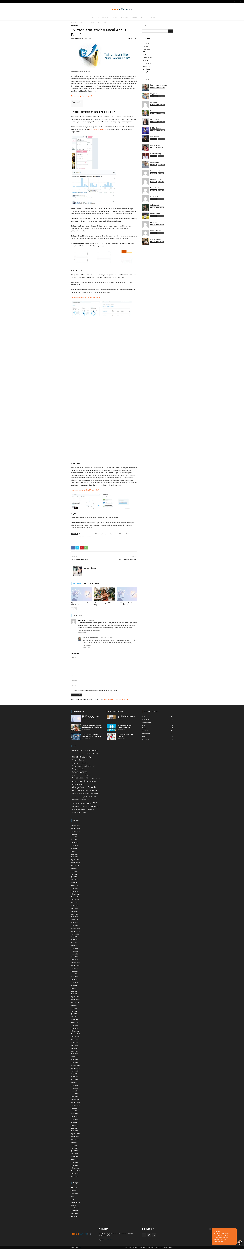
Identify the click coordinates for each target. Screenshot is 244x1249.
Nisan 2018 (74, 1111)
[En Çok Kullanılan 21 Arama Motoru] (111, 717)
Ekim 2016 (74, 1162)
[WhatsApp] (86, 547)
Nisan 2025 (74, 871)
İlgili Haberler (77, 583)
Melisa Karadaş (155, 154)
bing (85, 750)
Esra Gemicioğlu (155, 171)
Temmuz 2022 (75, 965)
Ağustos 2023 (75, 928)
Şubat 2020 (74, 1048)
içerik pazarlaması (77, 797)
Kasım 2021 (74, 988)
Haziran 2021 (75, 1002)
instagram (94, 793)
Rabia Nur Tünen (156, 188)
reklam (89, 800)
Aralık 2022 (74, 951)
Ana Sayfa (73, 22)
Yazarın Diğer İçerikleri (92, 583)
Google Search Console (84, 787)
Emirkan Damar (155, 128)
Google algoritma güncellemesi (83, 766)
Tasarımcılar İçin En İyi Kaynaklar (82, 96)
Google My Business (80, 781)
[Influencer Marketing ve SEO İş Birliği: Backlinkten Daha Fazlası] (104, 594)
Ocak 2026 (74, 845)
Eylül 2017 (74, 1131)
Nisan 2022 (74, 974)
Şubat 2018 (74, 1117)
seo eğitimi (75, 806)
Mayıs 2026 (74, 834)
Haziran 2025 (75, 865)
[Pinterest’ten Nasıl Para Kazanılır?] (111, 736)
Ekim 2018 (74, 1094)
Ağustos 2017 (75, 1134)
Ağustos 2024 (75, 894)
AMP (74, 750)
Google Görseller (89, 775)
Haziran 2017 (75, 1139)
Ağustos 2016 (75, 1168)
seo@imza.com (108, 1240)
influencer (75, 793)
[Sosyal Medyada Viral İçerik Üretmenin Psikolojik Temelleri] (127, 594)
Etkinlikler (81, 533)
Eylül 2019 (74, 1062)
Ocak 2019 (74, 1085)
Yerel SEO (75, 813)
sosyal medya (103, 533)
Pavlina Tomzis (155, 145)
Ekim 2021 (74, 991)
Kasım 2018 (74, 1091)
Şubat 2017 (74, 1151)
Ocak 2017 (74, 1154)
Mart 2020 (74, 1045)
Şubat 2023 (74, 945)
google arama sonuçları (78, 775)
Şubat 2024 (74, 911)
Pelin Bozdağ (154, 205)
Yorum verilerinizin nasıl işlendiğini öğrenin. (117, 699)
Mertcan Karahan (156, 239)
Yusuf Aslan (154, 196)
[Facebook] (234, 1)
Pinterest (83, 800)
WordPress (146, 69)
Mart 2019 (74, 1079)
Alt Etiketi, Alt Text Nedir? (128, 559)
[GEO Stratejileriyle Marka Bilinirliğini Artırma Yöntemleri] (76, 736)
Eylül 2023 (74, 925)
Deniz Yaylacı (154, 119)
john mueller (90, 796)
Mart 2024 (74, 908)
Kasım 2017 (74, 1125)
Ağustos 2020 (75, 1031)
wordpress (81, 810)
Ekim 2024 (74, 888)
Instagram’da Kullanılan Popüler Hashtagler (85, 297)
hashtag (88, 533)
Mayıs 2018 (74, 1108)
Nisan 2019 (74, 1077)
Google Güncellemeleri (81, 778)
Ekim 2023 (74, 922)
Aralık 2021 (74, 985)
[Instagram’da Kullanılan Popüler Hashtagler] (111, 727)
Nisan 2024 (74, 905)
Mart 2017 (74, 1148)
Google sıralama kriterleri (80, 790)
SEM (98, 17)
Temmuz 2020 (75, 1034)
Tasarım (114, 17)
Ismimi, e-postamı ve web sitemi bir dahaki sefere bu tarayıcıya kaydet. (95, 690)
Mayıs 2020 (74, 1039)
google (76, 757)
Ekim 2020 (74, 1025)
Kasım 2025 (74, 851)
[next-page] (75, 608)
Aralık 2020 (74, 1019)
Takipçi (110, 533)
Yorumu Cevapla (82, 632)
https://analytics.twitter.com (98, 129)
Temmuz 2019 (75, 1068)
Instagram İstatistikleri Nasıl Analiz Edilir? (85, 490)
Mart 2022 (74, 977)
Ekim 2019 (74, 1059)
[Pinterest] (82, 547)
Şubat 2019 (74, 1082)
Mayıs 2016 (74, 1176)
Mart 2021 (74, 1011)
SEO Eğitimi (143, 17)
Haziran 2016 (75, 1174)
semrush (89, 803)
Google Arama (79, 772)
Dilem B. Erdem (155, 231)
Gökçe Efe (153, 222)
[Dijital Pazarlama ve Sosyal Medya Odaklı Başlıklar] (81, 594)
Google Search (78, 784)
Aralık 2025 (74, 848)
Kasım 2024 (74, 885)
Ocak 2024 (74, 914)
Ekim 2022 (74, 957)
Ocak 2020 (74, 1051)
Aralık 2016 (74, 1156)
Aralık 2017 (74, 1122)
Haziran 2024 (75, 900)
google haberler (96, 778)
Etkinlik (134, 17)
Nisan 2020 (74, 1042)
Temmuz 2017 (75, 1137)
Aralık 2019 (74, 1054)
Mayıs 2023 (74, 937)
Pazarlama (105, 17)
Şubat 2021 (74, 1014)
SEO (93, 17)
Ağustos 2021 (75, 997)
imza (80, 1247)
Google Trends (94, 790)
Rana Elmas (154, 102)
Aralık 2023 (74, 917)
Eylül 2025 (74, 857)
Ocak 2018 (74, 1119)
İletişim (152, 17)
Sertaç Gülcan (155, 214)
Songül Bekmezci (78, 38)
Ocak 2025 (74, 880)
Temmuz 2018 (75, 1102)
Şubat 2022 (74, 980)
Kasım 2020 (74, 1022)
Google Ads (87, 757)
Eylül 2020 (74, 1028)
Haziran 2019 (75, 1071)
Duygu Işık (153, 94)
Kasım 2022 (74, 954)
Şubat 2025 (74, 877)
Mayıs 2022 (74, 971)
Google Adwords (78, 760)
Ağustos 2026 (75, 825)
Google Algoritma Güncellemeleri (81, 763)
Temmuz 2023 (75, 931)
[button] (241, 18)
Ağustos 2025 (75, 860)
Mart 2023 (74, 942)
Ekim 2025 (74, 854)
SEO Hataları (84, 806)
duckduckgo (80, 753)
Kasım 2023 (74, 920)
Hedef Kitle (95, 533)
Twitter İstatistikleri (123, 533)
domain (74, 753)
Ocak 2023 (74, 948)
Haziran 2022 (75, 968)
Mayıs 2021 (74, 1005)
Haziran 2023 (75, 934)
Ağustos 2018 (75, 1099)
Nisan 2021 (74, 1008)
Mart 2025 (74, 874)
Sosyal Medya (124, 17)
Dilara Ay (153, 111)
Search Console (77, 803)
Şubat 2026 (74, 843)
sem (84, 803)
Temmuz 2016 (75, 1171)
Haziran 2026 (75, 831)
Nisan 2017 (74, 1145)
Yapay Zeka (146, 72)
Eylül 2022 (74, 960)
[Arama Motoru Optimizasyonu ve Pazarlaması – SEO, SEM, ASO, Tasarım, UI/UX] (122, 9)
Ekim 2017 (74, 1128)
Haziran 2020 (75, 1037)
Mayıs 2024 (74, 902)
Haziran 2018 (75, 1105)
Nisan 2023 (74, 940)
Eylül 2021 (74, 994)
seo (95, 803)
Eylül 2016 (74, 1165)
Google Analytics (78, 769)
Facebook (95, 754)
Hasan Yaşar (154, 162)
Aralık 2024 (74, 882)
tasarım (74, 810)
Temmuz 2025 (75, 863)
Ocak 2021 (74, 1017)
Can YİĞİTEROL (155, 136)
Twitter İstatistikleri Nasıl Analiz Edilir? (81, 536)
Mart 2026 (74, 840)
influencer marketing (84, 793)
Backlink (79, 750)
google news (93, 781)
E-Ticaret (146, 43)
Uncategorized (147, 63)
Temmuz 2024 (75, 897)
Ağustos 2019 (75, 1065)
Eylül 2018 (74, 1097)
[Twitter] (240, 1)
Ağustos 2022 (75, 962)
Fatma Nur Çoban (156, 179)
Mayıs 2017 (74, 1142)
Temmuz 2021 (75, 1000)
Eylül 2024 (74, 891)
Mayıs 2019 (74, 1074)
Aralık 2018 (74, 1088)
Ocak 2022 (74, 982)
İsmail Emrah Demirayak (91, 638)
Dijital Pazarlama (93, 751)
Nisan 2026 (74, 837)
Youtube (82, 813)
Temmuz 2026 (75, 828)
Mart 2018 (74, 1114)
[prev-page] (72, 608)
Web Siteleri (147, 66)
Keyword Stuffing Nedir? (79, 559)
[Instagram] (237, 1)
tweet (115, 533)
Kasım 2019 (74, 1057)
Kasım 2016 (74, 1159)
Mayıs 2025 (74, 868)
